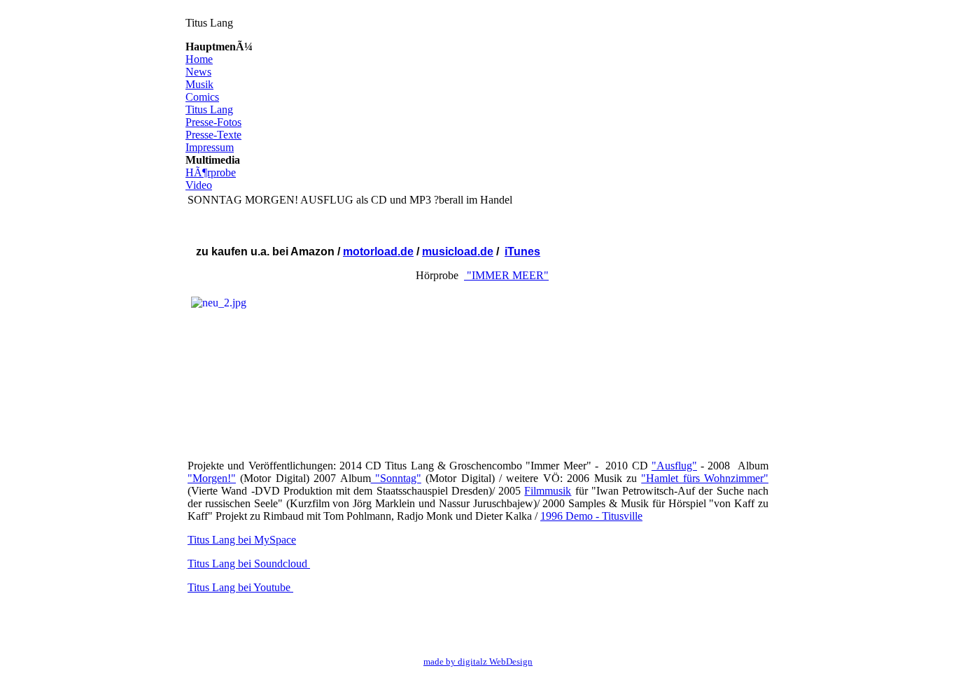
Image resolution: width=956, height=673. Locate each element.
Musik (199, 84)
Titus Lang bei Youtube (240, 587)
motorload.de (378, 251)
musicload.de (457, 251)
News (198, 72)
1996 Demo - (571, 516)
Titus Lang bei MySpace (242, 540)
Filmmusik (547, 491)
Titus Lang (209, 109)
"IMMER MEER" (506, 275)
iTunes (522, 251)
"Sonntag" (396, 478)
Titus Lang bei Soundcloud (249, 563)
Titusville (622, 516)
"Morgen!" (212, 478)
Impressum (209, 147)
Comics (202, 97)
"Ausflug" (674, 466)
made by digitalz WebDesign (478, 661)
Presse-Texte (213, 135)
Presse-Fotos (213, 122)
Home (199, 59)
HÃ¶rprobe (210, 172)
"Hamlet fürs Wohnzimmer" (704, 478)
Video (198, 185)
